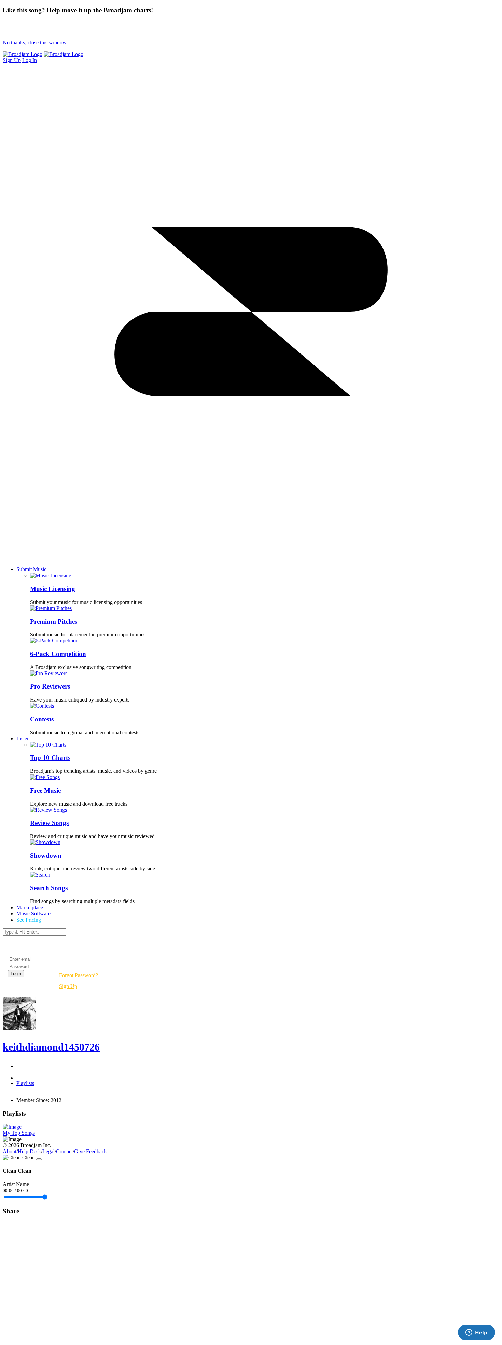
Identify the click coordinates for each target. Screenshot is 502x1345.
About (9, 1151)
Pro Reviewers (50, 686)
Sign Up (68, 986)
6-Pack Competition (58, 653)
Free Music (45, 790)
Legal (48, 1151)
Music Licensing (52, 588)
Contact (64, 1151)
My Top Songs (19, 1133)
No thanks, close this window (35, 42)
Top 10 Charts (50, 757)
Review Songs (49, 822)
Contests (42, 719)
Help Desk (29, 1151)
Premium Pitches (53, 621)
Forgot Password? (78, 975)
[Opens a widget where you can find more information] (476, 1333)
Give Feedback (90, 1151)
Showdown (45, 855)
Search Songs (49, 888)
